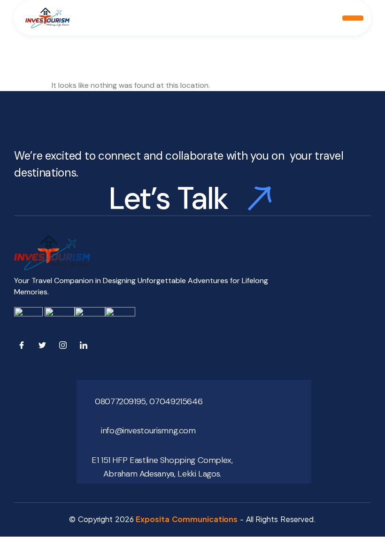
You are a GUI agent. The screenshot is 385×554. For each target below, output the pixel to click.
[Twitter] (44, 347)
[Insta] (64, 347)
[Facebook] (23, 347)
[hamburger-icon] (352, 18)
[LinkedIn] (85, 347)
